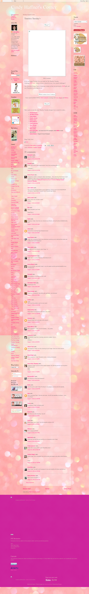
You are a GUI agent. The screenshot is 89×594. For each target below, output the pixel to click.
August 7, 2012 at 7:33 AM (33, 269)
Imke (29, 393)
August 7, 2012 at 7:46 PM (33, 371)
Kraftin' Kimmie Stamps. (14, 230)
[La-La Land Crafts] (80, 44)
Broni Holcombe (34, 130)
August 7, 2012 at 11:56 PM (34, 398)
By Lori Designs (14, 170)
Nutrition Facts (28, 500)
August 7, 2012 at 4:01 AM (33, 224)
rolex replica (31, 187)
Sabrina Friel (75, 144)
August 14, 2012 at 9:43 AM (34, 479)
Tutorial (12, 351)
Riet (28, 207)
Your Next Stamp (15, 360)
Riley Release (14, 304)
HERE (57, 130)
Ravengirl (30, 274)
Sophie (12, 315)
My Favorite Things (15, 270)
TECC (12, 330)
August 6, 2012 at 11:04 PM (34, 158)
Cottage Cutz (14, 184)
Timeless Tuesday (37, 147)
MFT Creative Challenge (14, 253)
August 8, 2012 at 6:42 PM (33, 441)
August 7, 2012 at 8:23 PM (33, 380)
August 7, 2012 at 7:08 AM (33, 259)
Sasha (29, 219)
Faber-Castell (14, 196)
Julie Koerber (33, 127)
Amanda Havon (33, 112)
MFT (12, 248)
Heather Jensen (33, 118)
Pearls (60, 97)
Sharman (30, 428)
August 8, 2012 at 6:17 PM (33, 432)
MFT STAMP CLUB (15, 259)
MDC (12, 244)
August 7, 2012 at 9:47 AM (33, 295)
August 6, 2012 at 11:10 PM (34, 170)
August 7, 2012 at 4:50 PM (33, 342)
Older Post (67, 489)
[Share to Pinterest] (53, 145)
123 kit (12, 150)
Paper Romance (15, 285)
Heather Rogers (31, 454)
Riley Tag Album (14, 306)
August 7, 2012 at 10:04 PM (34, 388)
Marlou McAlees (31, 475)
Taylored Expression (13, 327)
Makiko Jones (33, 119)
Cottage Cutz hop (15, 186)
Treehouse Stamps (15, 347)
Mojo (12, 268)
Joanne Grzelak (75, 91)
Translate (78, 26)
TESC (12, 332)
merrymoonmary (48, 584)
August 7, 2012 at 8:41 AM (33, 278)
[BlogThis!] (49, 145)
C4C (12, 172)
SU (12, 324)
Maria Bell (75, 103)
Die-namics (13, 190)
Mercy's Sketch (14, 246)
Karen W (30, 411)
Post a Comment (30, 482)
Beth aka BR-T (31, 376)
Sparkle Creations (15, 317)
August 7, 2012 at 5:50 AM (33, 242)
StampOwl (30, 155)
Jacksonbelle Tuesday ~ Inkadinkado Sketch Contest (15, 226)
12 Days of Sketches (13, 147)
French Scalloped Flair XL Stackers (15, 208)
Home (47, 489)
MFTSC (13, 266)
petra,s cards (31, 197)
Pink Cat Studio (14, 290)
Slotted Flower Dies (15, 313)
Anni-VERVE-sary (15, 162)
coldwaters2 (30, 335)
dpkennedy (30, 437)
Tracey (29, 403)
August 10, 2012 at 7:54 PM (34, 462)
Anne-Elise (30, 467)
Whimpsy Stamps (15, 355)
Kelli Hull (76, 97)
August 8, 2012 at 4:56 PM (33, 424)
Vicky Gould (75, 155)
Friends (13, 212)
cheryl (29, 228)
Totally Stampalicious (14, 345)
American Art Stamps (14, 158)
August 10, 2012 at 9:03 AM (34, 449)
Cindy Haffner (33, 116)
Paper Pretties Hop (15, 283)
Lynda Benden (75, 100)
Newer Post (27, 489)
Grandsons (13, 214)
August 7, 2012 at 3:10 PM (33, 322)
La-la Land (13, 233)
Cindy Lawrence (34, 123)
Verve (12, 353)
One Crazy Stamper (13, 277)
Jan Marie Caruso (34, 114)
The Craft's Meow (15, 336)
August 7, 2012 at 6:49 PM (33, 350)
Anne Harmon (75, 116)
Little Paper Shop (15, 238)
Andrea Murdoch (76, 73)
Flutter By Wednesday (14, 205)
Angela (75, 75)
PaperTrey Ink (14, 287)
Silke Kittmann (76, 106)
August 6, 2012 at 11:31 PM (34, 193)
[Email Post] (45, 145)
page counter (14, 570)
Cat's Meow (14, 174)
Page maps (13, 279)
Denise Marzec (33, 121)
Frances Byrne (75, 85)
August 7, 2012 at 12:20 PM (34, 305)
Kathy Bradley (75, 139)
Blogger (60, 584)
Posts (14, 373)
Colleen (29, 299)
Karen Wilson (31, 326)
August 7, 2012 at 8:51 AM (33, 286)
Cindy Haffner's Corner (34, 7)
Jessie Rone (75, 88)
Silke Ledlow (33, 128)
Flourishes (30, 147)
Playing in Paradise (15, 294)
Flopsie (12, 198)
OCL (12, 274)
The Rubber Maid (32, 282)
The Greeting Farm (15, 338)
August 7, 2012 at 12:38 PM (34, 313)
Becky (29, 384)
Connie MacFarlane (32, 255)
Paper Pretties (14, 281)
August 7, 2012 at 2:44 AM (33, 214)
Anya (12, 164)
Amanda (30, 163)
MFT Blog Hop (14, 250)
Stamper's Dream (15, 322)
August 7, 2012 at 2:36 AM (33, 203)
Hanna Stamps (14, 216)
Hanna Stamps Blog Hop (14, 219)
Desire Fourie (31, 174)
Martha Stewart (14, 242)
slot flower (13, 311)
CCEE (12, 176)
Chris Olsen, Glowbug (33, 363)
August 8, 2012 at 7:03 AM (33, 407)
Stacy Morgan (33, 125)
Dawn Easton (31, 237)
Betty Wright (31, 355)
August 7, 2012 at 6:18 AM (33, 251)
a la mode (13, 152)
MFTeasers (13, 264)
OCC (12, 272)
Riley (12, 296)
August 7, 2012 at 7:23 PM (33, 359)
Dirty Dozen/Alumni (15, 192)
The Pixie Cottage (15, 340)
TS (11, 349)
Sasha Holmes (33, 133)
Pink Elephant (14, 292)
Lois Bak (76, 141)
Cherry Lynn (14, 178)
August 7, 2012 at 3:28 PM (33, 330)
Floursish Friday (14, 202)
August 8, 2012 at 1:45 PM (33, 415)
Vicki (75, 108)
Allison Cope (31, 346)
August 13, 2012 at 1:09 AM (34, 471)
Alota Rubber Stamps (14, 155)
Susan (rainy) (31, 309)
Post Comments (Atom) (34, 491)
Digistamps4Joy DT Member (49, 179)
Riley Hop (13, 298)
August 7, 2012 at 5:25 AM (33, 232)
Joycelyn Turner (76, 94)
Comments (15, 376)
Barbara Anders (75, 78)
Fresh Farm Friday (15, 210)
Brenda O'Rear (75, 122)
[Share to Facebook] (51, 145)
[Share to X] (50, 145)
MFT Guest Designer (13, 256)
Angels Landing (14, 160)
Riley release (14, 302)
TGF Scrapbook (14, 334)
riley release (14, 300)
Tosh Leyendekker (76, 151)
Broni (29, 420)
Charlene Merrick (76, 126)
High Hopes (13, 222)
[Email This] (48, 145)
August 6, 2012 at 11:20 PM (34, 183)
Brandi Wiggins (75, 119)
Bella (12, 168)
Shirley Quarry (75, 147)
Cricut (12, 188)
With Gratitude (44, 97)
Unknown (30, 318)
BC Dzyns (13, 166)
